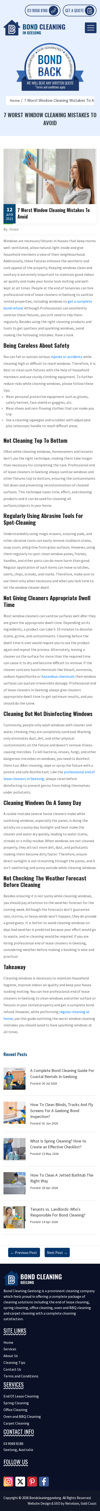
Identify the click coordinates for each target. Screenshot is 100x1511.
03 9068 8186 (37, 10)
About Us (10, 1355)
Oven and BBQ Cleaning (22, 1416)
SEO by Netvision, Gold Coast (75, 1503)
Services (9, 1349)
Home (15, 100)
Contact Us (12, 1369)
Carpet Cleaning (16, 1423)
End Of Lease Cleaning (21, 1396)
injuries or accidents (66, 356)
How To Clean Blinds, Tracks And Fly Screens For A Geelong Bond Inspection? (61, 1110)
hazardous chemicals (58, 676)
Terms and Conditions (20, 1376)
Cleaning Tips (14, 1362)
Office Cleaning (15, 1409)
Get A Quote (74, 10)
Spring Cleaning (16, 1403)
